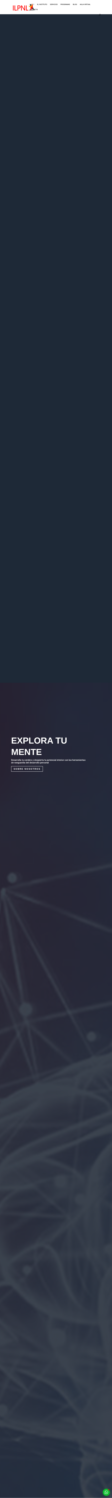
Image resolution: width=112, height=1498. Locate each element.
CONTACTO (34, 10)
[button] (106, 1492)
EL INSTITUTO (42, 4)
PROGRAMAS (65, 4)
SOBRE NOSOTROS (27, 769)
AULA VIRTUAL (85, 4)
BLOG (75, 4)
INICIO (32, 4)
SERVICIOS (54, 4)
